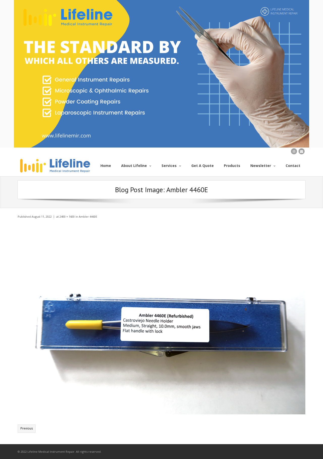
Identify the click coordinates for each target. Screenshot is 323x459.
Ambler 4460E (88, 216)
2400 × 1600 (67, 216)
